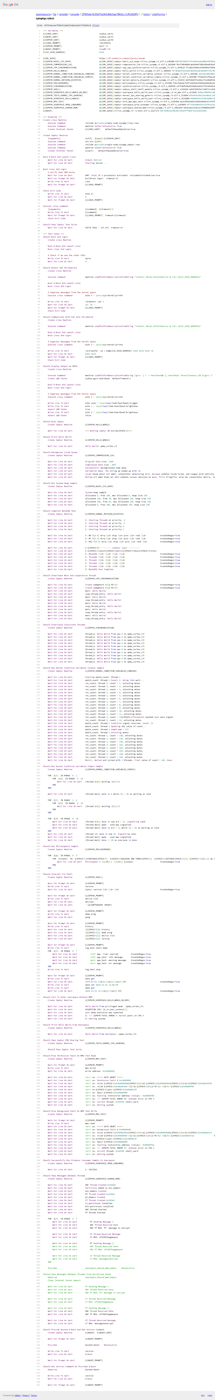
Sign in (209, 4)
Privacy (25, 1395)
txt (202, 1395)
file (95, 25)
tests (146, 14)
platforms (158, 14)
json (209, 1395)
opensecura (43, 14)
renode (63, 14)
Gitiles (17, 1395)
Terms (34, 1395)
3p (54, 14)
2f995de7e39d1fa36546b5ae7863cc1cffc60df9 (110, 14)
